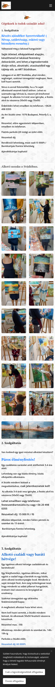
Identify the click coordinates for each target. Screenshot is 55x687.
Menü (51, 5)
